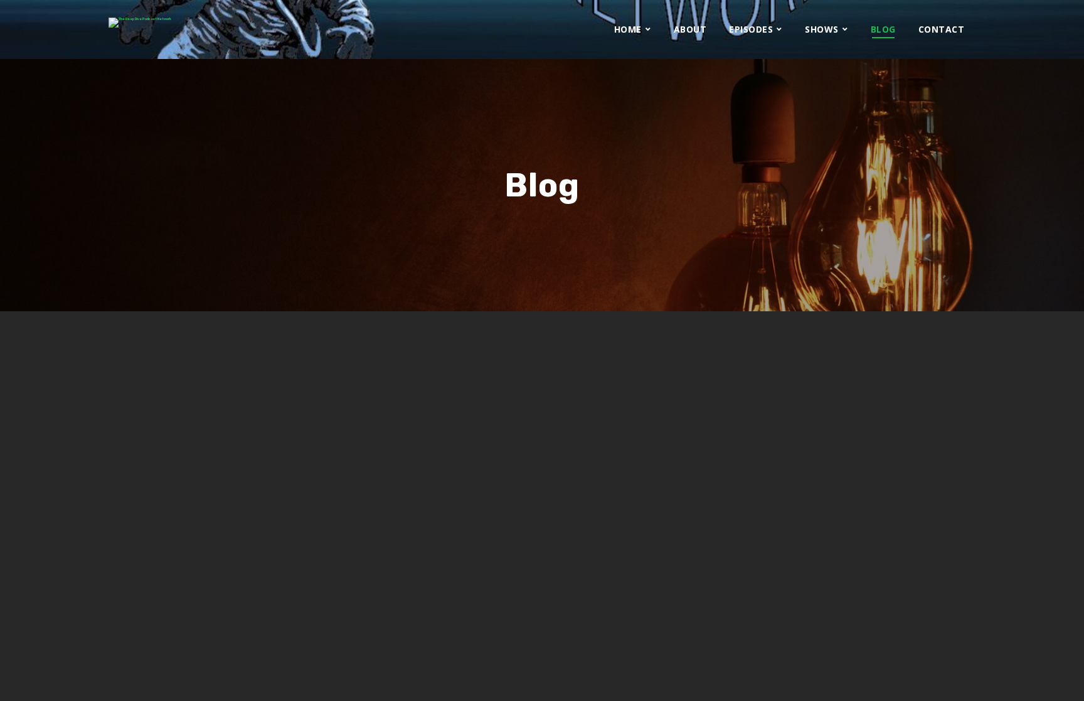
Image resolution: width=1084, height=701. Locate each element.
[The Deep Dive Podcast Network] (140, 22)
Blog (883, 29)
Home (628, 29)
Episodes (751, 29)
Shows (822, 29)
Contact (941, 29)
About (690, 29)
